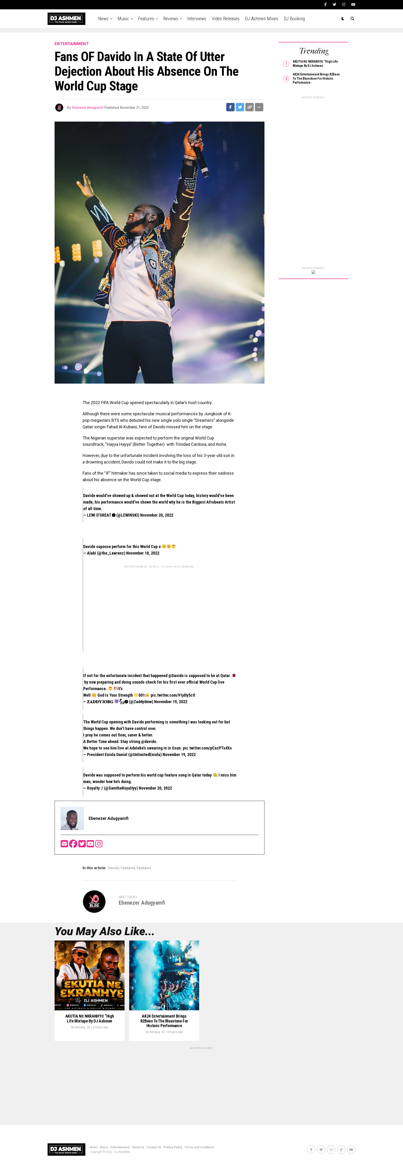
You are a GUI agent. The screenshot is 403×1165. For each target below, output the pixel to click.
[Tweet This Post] (240, 107)
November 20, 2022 (156, 515)
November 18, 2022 (142, 553)
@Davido (176, 675)
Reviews (170, 18)
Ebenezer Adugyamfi (87, 107)
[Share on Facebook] (230, 107)
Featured (128, 868)
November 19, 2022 (170, 701)
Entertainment (120, 1147)
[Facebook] (73, 845)
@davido (148, 741)
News (103, 18)
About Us (138, 1147)
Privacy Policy (172, 1147)
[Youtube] (91, 845)
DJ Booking (294, 18)
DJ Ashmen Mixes (261, 18)
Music (123, 18)
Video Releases (226, 18)
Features (146, 18)
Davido (113, 868)
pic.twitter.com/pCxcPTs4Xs (207, 748)
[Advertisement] (159, 603)
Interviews (196, 18)
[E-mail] (65, 845)
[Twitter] (82, 845)
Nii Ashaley (78, 1027)
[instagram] (99, 845)
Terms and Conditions (199, 1147)
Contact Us (153, 1147)
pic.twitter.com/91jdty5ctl (173, 695)
